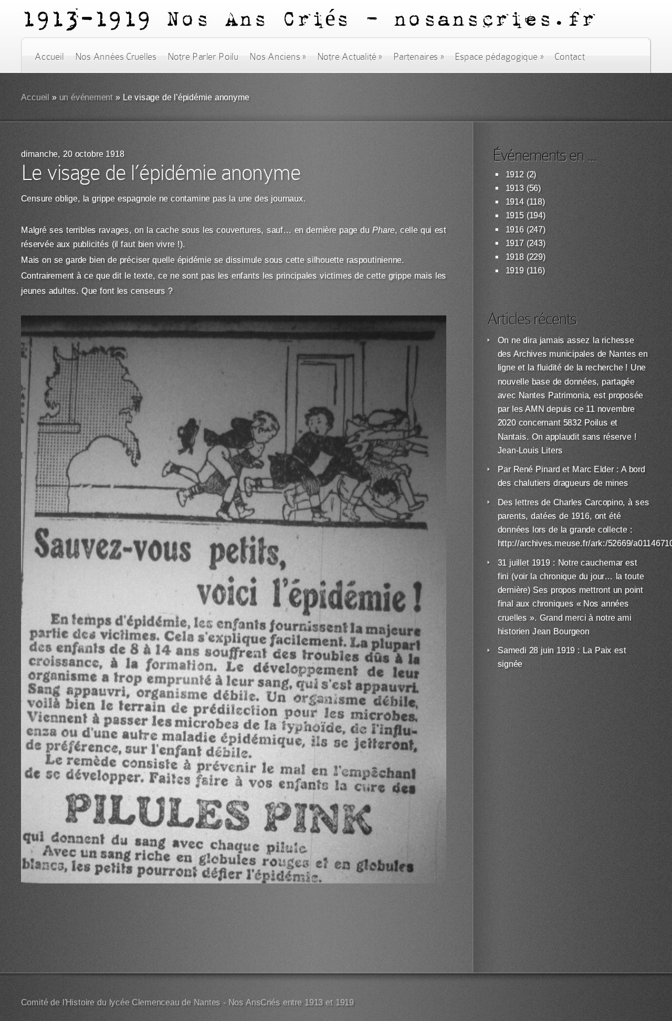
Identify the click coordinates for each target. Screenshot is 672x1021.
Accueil (49, 56)
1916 (515, 230)
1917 (515, 243)
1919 (515, 270)
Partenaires (418, 56)
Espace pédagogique (499, 56)
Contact (569, 56)
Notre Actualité (349, 56)
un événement (86, 97)
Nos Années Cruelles (115, 56)
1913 (515, 188)
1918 (515, 257)
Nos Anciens (277, 56)
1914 (515, 202)
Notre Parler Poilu (202, 56)
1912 (515, 174)
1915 (515, 215)
